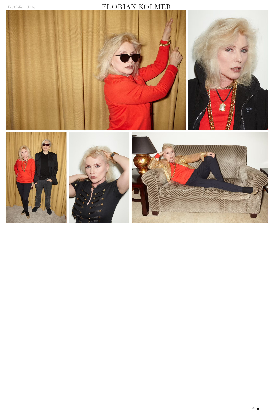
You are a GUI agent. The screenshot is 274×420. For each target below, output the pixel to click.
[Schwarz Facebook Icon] (253, 408)
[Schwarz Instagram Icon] (258, 408)
